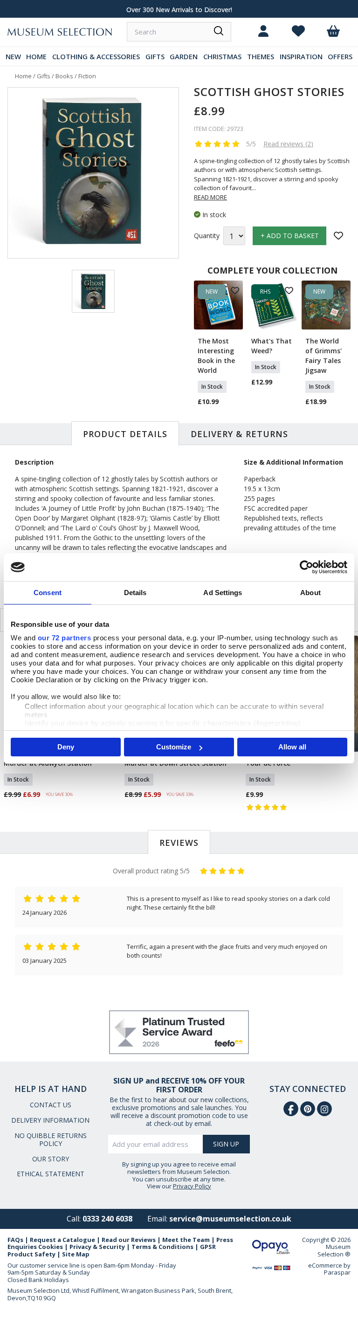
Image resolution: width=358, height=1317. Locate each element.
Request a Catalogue (62, 1239)
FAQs (15, 1239)
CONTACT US (50, 1104)
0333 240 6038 (107, 1219)
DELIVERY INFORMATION (50, 1120)
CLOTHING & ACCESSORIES (96, 56)
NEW (13, 56)
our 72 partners (64, 638)
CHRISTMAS (222, 56)
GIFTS (155, 56)
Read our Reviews (129, 1239)
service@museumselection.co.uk (230, 1219)
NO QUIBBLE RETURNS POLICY (50, 1139)
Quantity (207, 236)
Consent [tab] (48, 593)
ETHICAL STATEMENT (50, 1173)
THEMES (260, 56)
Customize (173, 747)
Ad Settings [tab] (222, 593)
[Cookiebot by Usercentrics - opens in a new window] (306, 567)
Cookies (50, 1246)
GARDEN (184, 56)
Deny (65, 747)
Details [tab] (135, 593)
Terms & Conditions (162, 1246)
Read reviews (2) (288, 143)
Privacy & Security (97, 1246)
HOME (36, 56)
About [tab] (310, 593)
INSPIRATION (301, 56)
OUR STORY (50, 1158)
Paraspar (337, 1272)
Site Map (76, 1254)
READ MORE (210, 197)
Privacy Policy (192, 1186)
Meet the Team (186, 1239)
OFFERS (340, 56)
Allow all (292, 747)
